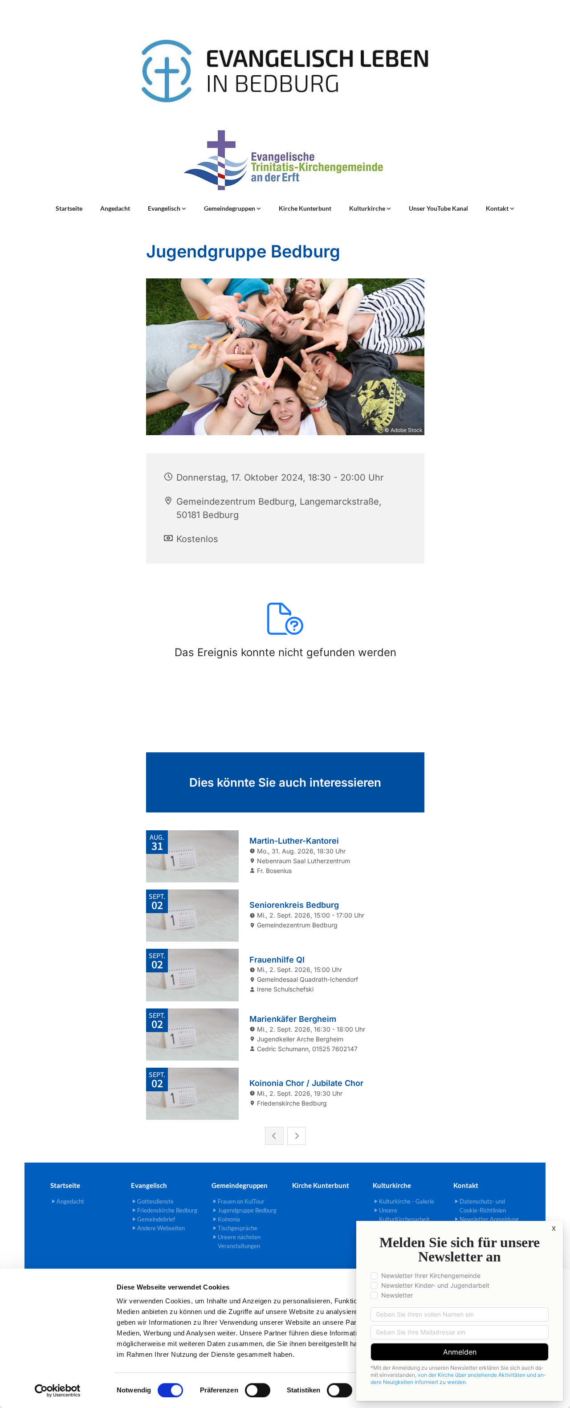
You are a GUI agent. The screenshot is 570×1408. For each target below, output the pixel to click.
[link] (167, 208)
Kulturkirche (368, 208)
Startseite (69, 208)
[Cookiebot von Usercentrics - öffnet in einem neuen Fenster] (58, 1390)
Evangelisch (165, 208)
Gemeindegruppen (230, 208)
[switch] (257, 1390)
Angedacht (115, 208)
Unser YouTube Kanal (438, 208)
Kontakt (498, 208)
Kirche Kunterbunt (305, 208)
